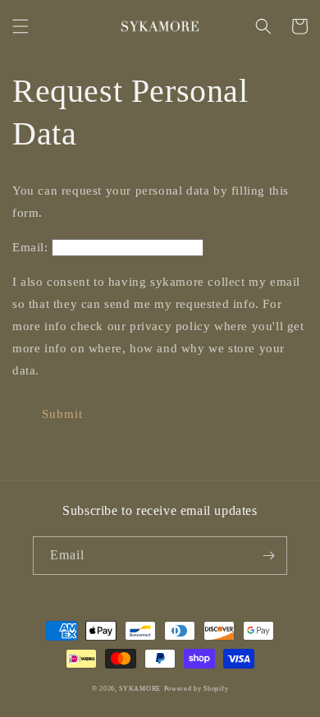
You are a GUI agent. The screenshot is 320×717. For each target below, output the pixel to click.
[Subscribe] (268, 555)
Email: (30, 247)
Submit (62, 414)
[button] (20, 26)
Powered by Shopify (196, 688)
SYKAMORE (140, 688)
